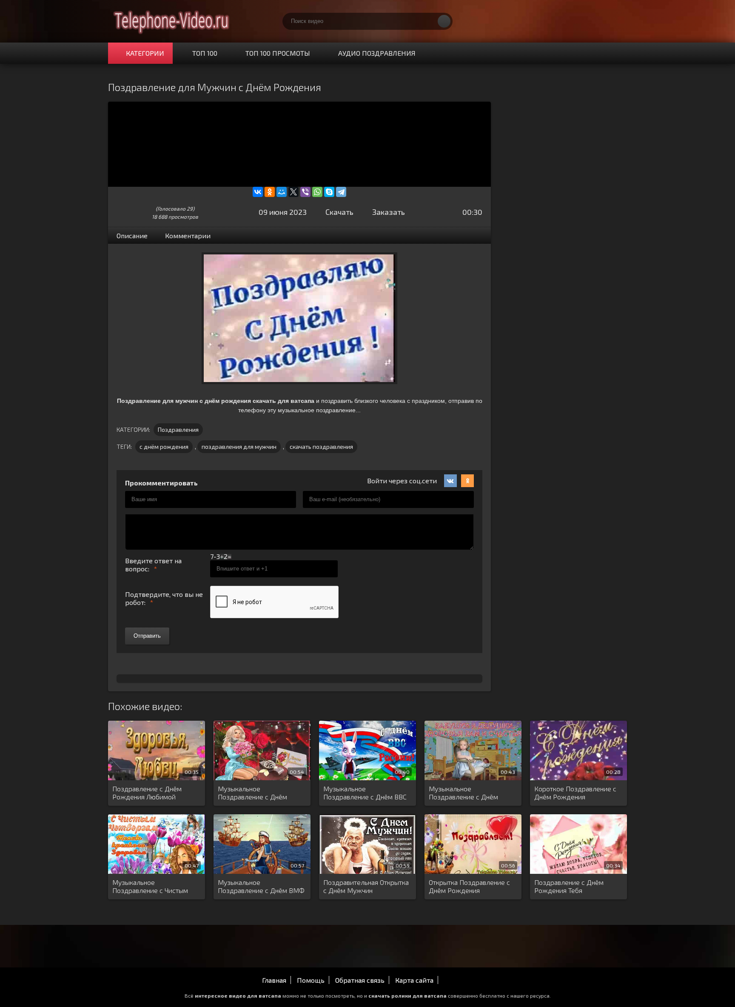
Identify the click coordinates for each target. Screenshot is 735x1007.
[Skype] (329, 192)
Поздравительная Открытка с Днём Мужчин (366, 886)
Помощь (311, 980)
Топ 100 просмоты (277, 53)
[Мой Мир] (281, 192)
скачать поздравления (321, 446)
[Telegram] (341, 192)
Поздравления (178, 429)
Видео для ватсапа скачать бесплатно (172, 21)
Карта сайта (414, 980)
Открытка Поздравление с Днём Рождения (469, 886)
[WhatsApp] (317, 192)
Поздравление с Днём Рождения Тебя (569, 886)
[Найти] (444, 21)
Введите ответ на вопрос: (153, 564)
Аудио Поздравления (377, 53)
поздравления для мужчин (239, 446)
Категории (145, 53)
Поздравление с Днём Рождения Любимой (147, 792)
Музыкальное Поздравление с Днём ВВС (365, 792)
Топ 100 (204, 53)
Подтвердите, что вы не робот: (164, 598)
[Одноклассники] (270, 192)
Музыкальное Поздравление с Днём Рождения (252, 793)
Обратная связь (360, 980)
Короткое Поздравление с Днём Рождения (575, 792)
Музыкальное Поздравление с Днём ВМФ (261, 886)
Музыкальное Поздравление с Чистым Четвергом (150, 886)
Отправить (147, 636)
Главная (274, 980)
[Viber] (305, 192)
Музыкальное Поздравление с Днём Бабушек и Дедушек (463, 793)
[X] (293, 192)
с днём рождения (164, 446)
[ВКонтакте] (258, 192)
